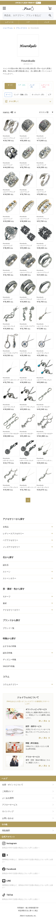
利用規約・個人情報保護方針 (28, 908)
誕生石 (6, 565)
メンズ (46, 22)
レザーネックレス (8, 460)
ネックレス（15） (38, 95)
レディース (9, 22)
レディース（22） (45, 86)
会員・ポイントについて (12, 785)
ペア (28, 22)
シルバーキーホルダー (43, 407)
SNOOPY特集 (9, 666)
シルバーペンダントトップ (11, 380)
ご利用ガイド (8, 791)
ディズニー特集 (9, 659)
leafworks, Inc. (31, 916)
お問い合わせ (8, 818)
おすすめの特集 (9, 646)
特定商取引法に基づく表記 (28, 911)
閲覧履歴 (6, 830)
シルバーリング (24, 138)
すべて (10, 85)
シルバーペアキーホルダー (11, 433)
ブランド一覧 (8, 628)
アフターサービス (9, 805)
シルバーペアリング (9, 138)
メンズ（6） (31, 86)
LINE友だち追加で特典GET (27, 3)
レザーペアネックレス (26, 460)
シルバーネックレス (9, 326)
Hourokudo (6, 136)
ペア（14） (22, 85)
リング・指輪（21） (21, 95)
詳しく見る (43, 721)
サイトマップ (8, 811)
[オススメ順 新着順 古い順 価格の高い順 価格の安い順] (46, 112)
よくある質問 (8, 798)
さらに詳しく (12, 101)
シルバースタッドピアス (27, 326)
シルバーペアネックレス (44, 380)
